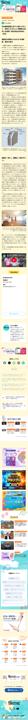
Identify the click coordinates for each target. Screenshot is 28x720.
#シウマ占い (21, 582)
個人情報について (9, 713)
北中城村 (13, 378)
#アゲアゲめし (18, 593)
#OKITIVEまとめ (9, 585)
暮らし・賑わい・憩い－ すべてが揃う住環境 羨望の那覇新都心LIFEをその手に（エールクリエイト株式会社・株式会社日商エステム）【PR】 (12, 406)
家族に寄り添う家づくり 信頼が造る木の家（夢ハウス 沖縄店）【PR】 (15, 397)
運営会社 (18, 713)
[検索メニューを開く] (21, 2)
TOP (3, 374)
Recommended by (19, 436)
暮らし (6, 388)
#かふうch (14, 369)
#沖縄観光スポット (14, 578)
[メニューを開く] (25, 2)
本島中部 (9, 378)
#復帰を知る (9, 593)
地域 (5, 378)
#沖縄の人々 (9, 597)
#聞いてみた (18, 597)
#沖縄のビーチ (19, 585)
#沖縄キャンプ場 (8, 589)
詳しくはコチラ (14, 313)
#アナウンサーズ (19, 589)
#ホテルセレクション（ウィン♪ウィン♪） (13, 601)
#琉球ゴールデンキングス (10, 582)
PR (5, 374)
